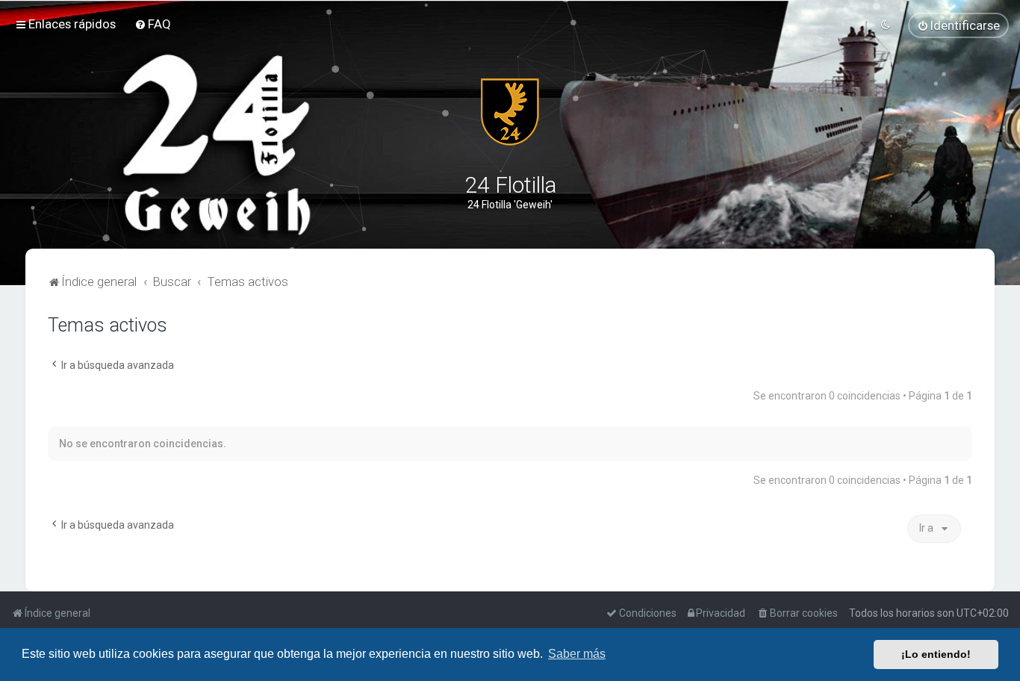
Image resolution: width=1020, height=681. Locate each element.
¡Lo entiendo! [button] (936, 654)
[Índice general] (510, 112)
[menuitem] (153, 24)
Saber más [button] (577, 653)
